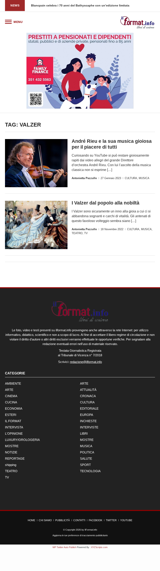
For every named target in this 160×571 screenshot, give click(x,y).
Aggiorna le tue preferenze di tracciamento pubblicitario (80, 535)
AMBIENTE (13, 383)
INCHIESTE (88, 421)
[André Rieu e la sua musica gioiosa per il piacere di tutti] (36, 163)
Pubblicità (62, 520)
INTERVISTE (89, 427)
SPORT (85, 465)
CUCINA (11, 402)
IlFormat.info (91, 529)
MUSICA (144, 178)
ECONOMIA (13, 408)
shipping (10, 465)
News (14, 5)
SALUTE (86, 458)
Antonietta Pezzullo (84, 178)
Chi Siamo (45, 520)
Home (31, 520)
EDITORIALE (89, 408)
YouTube (126, 520)
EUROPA (86, 415)
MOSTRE (87, 440)
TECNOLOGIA (90, 471)
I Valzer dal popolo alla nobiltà (105, 203)
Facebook (95, 520)
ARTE (84, 383)
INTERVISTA (14, 427)
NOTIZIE (11, 452)
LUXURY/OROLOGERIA (22, 440)
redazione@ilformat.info (86, 362)
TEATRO (77, 233)
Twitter (111, 520)
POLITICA (87, 452)
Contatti (79, 520)
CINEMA (11, 396)
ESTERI (10, 415)
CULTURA (131, 178)
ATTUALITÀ (88, 390)
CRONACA (88, 396)
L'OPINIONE (14, 433)
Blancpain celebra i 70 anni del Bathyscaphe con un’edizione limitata (80, 5)
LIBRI (84, 433)
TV (86, 233)
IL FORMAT (13, 421)
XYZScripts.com (99, 547)
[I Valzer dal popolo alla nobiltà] (36, 225)
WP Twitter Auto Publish (64, 547)
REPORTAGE (15, 458)
